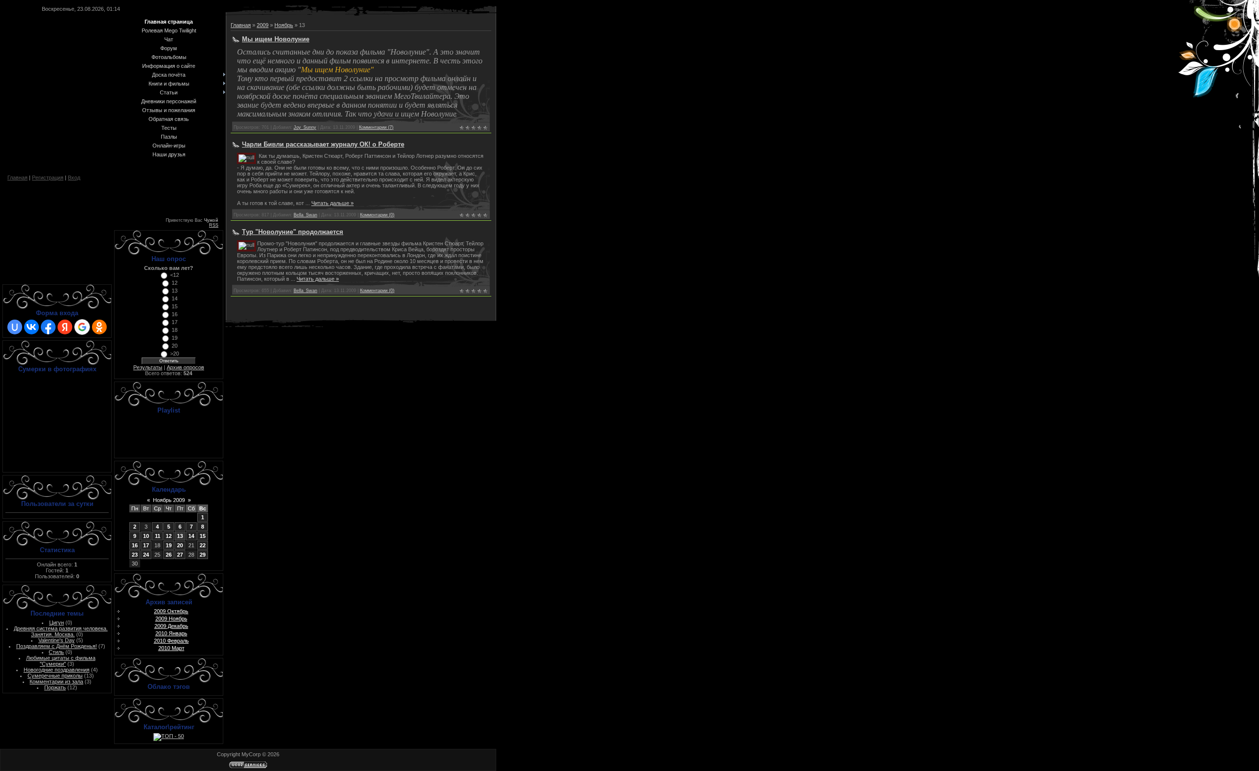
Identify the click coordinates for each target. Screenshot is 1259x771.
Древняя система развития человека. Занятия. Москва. (61, 631)
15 (175, 306)
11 (157, 536)
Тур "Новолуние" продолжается (292, 232)
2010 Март (171, 648)
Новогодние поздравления (57, 670)
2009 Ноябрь (171, 619)
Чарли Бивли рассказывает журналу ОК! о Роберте (323, 144)
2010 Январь (171, 633)
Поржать (55, 687)
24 (146, 555)
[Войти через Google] (82, 327)
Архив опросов (185, 367)
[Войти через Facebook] (48, 327)
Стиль (56, 652)
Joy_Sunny (305, 127)
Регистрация (47, 177)
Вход (74, 177)
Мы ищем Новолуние (275, 39)
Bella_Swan (305, 214)
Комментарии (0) (377, 214)
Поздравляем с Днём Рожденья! (56, 646)
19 (175, 338)
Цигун (56, 622)
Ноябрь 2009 (169, 500)
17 (175, 322)
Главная (17, 177)
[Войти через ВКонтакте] (31, 327)
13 (175, 291)
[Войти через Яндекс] (65, 327)
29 (203, 555)
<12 (174, 275)
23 (135, 555)
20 (175, 346)
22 (203, 545)
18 (175, 330)
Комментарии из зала (56, 681)
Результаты (147, 367)
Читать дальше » (332, 203)
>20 (174, 353)
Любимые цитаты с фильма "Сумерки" (60, 661)
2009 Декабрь (171, 626)
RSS (213, 225)
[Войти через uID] (14, 327)
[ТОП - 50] (168, 736)
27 (180, 555)
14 (175, 298)
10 (146, 536)
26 (169, 555)
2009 (263, 25)
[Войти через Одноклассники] (99, 327)
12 (175, 283)
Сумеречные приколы (55, 676)
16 (175, 314)
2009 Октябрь (171, 611)
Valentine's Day (56, 640)
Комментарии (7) (376, 127)
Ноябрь (283, 25)
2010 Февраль (171, 641)
